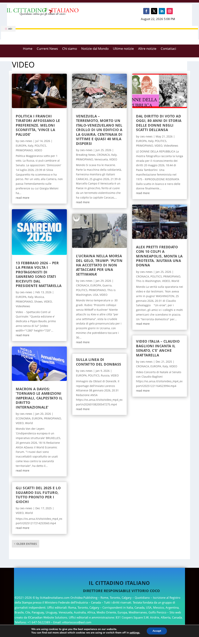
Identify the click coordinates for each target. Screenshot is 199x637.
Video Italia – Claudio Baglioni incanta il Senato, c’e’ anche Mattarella (158, 348)
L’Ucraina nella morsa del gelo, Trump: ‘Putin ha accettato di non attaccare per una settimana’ (99, 265)
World (29, 423)
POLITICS (40, 145)
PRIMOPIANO (24, 150)
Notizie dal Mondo (95, 48)
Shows (38, 301)
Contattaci (168, 48)
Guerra (107, 285)
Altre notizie (147, 48)
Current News (47, 48)
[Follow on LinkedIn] (162, 11)
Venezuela (101, 159)
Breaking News (85, 155)
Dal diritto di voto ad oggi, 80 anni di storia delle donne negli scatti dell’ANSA (159, 123)
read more (22, 198)
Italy (30, 145)
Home (27, 48)
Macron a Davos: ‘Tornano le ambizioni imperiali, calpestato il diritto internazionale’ (39, 398)
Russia (105, 375)
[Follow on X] (154, 11)
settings (135, 632)
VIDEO (38, 150)
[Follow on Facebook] (146, 11)
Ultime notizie (123, 48)
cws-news (26, 141)
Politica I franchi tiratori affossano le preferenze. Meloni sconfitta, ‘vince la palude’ (38, 125)
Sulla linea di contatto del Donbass (98, 361)
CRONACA (103, 155)
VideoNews (23, 306)
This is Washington (148, 281)
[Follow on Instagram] (170, 11)
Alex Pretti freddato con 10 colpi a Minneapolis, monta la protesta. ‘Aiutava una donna (159, 256)
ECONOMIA (23, 418)
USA (95, 295)
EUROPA (21, 145)
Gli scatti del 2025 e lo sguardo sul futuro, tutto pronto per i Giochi (38, 495)
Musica (39, 297)
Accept (157, 631)
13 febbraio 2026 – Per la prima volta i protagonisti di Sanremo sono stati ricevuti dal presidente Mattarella (39, 274)
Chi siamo (69, 48)
